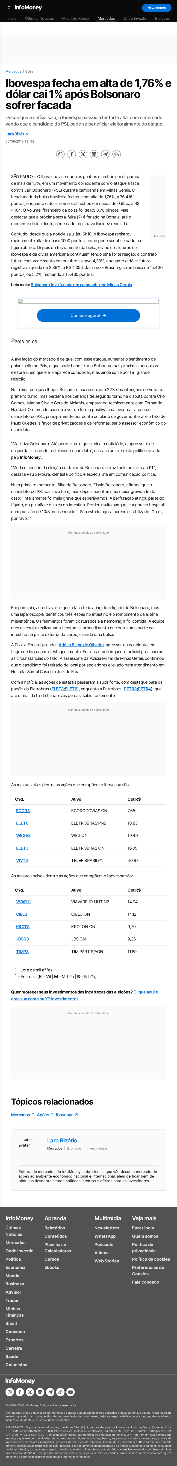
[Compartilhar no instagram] (10, 1392)
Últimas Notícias (39, 18)
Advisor (13, 1292)
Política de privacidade (144, 1247)
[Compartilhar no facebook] (72, 154)
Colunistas (16, 1364)
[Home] (28, 8)
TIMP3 (22, 951)
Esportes (15, 1339)
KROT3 (23, 926)
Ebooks (51, 1267)
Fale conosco (145, 1282)
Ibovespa (64, 1114)
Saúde (12, 1356)
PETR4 (144, 688)
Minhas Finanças (15, 1312)
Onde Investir (135, 18)
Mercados (106, 18)
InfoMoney (19, 1218)
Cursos (51, 1259)
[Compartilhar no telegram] (105, 154)
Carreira (14, 1348)
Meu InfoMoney (75, 18)
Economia (15, 1267)
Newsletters (157, 8)
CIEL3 (21, 914)
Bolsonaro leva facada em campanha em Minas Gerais (81, 284)
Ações (43, 1114)
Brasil (11, 1323)
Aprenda (55, 1218)
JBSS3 (22, 939)
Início (12, 18)
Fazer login (143, 1227)
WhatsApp (105, 1236)
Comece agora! (85, 315)
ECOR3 (23, 810)
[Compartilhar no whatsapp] (60, 154)
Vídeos (101, 1252)
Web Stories (106, 1261)
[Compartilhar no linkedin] (94, 154)
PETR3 (130, 688)
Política (13, 1259)
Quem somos (145, 1236)
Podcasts (103, 1244)
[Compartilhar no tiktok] (60, 1392)
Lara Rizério (17, 133)
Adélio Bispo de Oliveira (81, 644)
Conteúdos (55, 1236)
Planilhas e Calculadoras (57, 1247)
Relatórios (54, 1227)
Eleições (162, 18)
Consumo (15, 1331)
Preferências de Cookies (148, 1270)
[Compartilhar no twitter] (83, 154)
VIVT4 (22, 860)
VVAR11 (23, 901)
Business (15, 1283)
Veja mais (144, 1218)
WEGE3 (23, 835)
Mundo (12, 1275)
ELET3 (57, 688)
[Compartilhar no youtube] (70, 1392)
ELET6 (71, 688)
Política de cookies (151, 1259)
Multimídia (107, 1218)
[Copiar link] (116, 154)
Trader (12, 1300)
